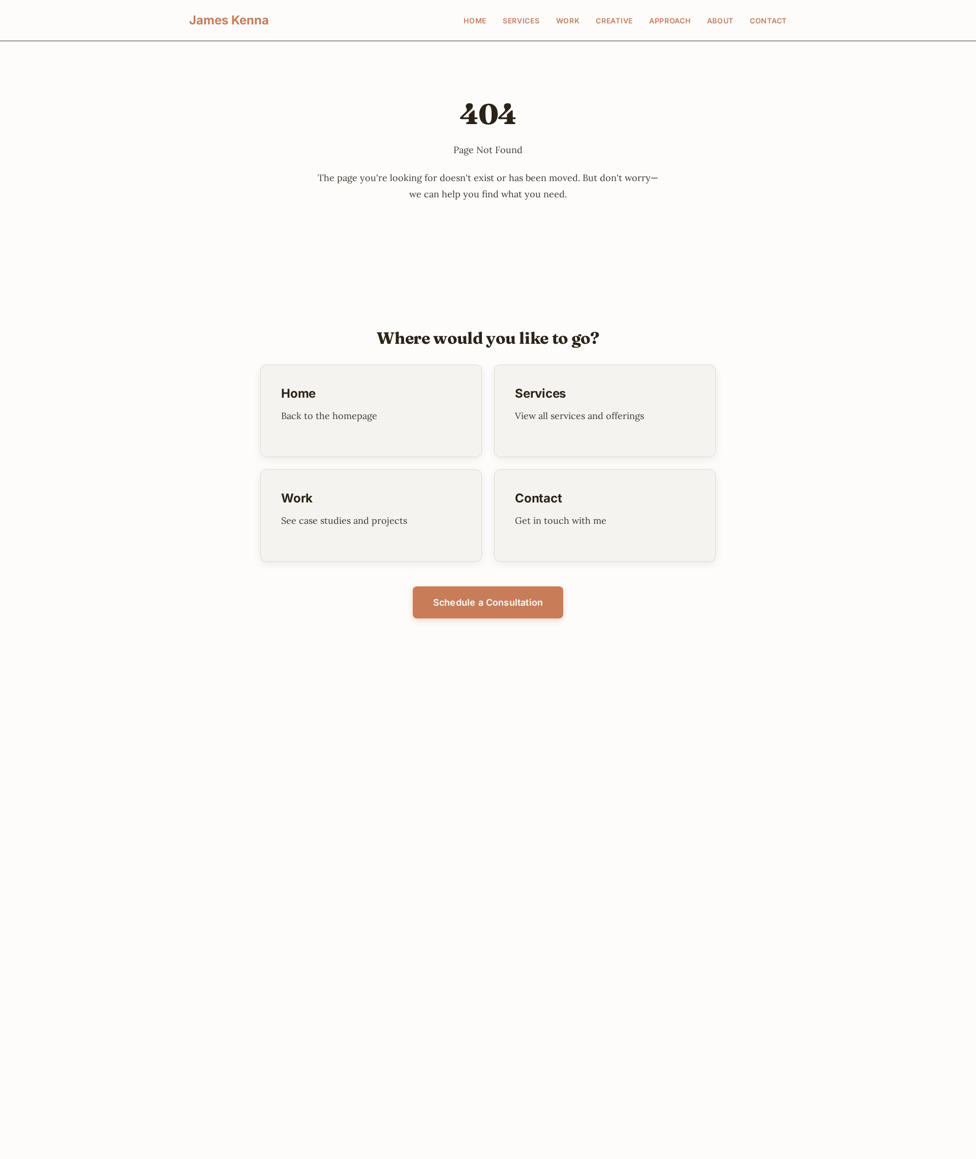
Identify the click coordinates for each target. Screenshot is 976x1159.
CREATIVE (614, 20)
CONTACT (768, 20)
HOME (475, 20)
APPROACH (670, 20)
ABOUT (720, 20)
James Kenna (229, 20)
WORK (568, 20)
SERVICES (521, 20)
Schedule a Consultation (488, 602)
